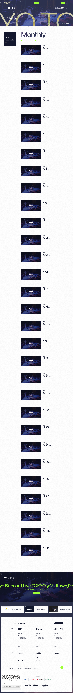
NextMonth (12, 45)
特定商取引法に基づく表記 (27, 668)
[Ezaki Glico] (32, 680)
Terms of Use (20, 668)
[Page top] (61, 667)
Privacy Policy (35, 668)
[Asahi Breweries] (25, 680)
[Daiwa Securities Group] (48, 680)
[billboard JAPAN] (28, 685)
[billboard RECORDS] (45, 686)
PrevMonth (7, 45)
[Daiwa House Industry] (40, 680)
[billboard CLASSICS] (36, 685)
